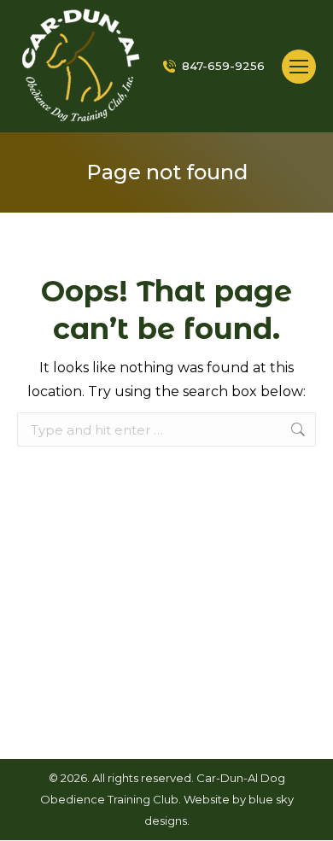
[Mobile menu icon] (299, 67)
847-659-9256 (223, 66)
